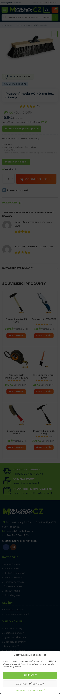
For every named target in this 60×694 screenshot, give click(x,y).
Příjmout (30, 675)
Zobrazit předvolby (30, 683)
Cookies (18, 690)
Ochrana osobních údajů (34, 690)
